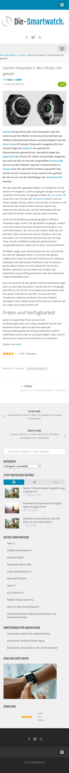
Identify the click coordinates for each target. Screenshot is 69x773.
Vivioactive (38, 198)
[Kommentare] (55, 482)
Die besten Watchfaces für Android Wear (32, 647)
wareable (16, 344)
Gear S (11, 543)
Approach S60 (10, 156)
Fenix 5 (6, 144)
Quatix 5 (27, 148)
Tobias (10, 80)
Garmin (19, 80)
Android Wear (15, 557)
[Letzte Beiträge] (14, 482)
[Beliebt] (34, 482)
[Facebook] (26, 37)
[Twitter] (33, 37)
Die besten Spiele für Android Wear (28, 633)
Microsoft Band (16, 578)
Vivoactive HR (54, 177)
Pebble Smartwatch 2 (20, 599)
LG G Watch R (15, 592)
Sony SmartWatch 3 (19, 571)
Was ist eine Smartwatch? (23, 606)
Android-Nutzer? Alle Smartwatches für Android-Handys (31, 615)
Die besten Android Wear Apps (25, 640)
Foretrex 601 (56, 160)
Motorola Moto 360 (19, 564)
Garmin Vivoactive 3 (37, 368)
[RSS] (39, 37)
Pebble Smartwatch (19, 550)
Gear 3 (11, 585)
